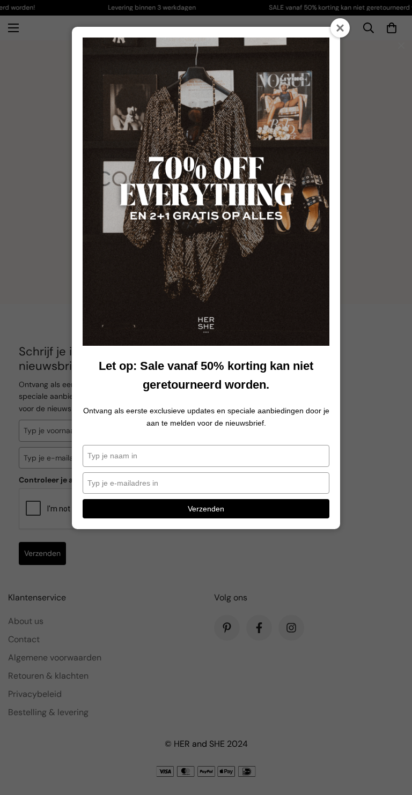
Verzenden (206, 508)
